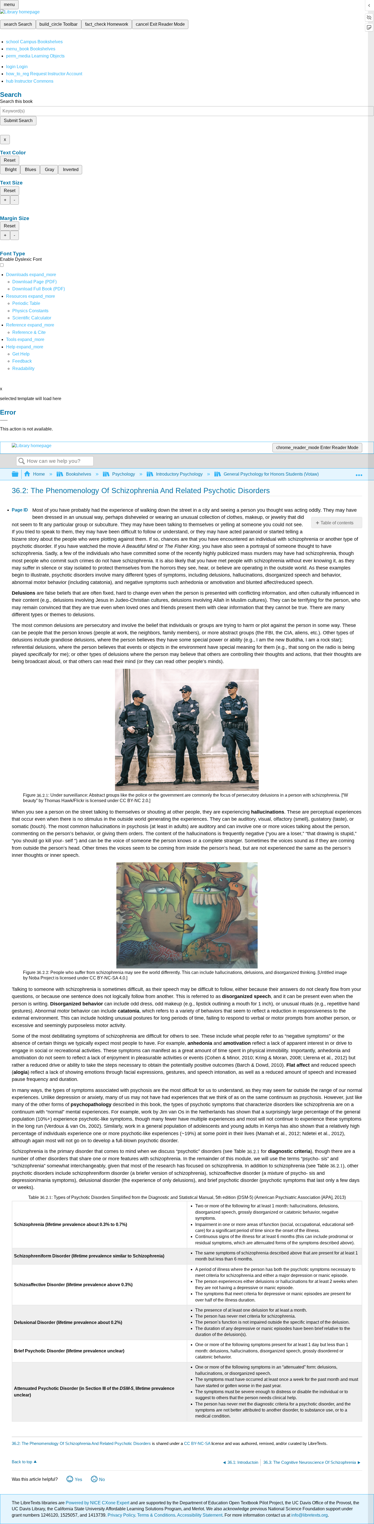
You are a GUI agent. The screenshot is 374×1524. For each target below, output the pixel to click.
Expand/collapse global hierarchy (18, 474)
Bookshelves (78, 474)
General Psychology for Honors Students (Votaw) (271, 474)
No (102, 1479)
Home (39, 474)
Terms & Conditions (156, 1515)
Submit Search (18, 120)
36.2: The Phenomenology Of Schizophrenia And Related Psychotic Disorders (81, 1443)
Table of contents (337, 522)
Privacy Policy (121, 1515)
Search (21, 461)
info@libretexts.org (309, 1515)
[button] (22, 361)
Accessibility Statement (199, 1515)
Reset (9, 160)
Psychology (123, 474)
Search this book (16, 101)
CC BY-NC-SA (197, 1443)
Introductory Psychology (179, 474)
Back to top (22, 1461)
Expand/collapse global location (359, 473)
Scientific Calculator (31, 318)
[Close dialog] (4, 420)
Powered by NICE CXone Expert (98, 1502)
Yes (78, 1479)
